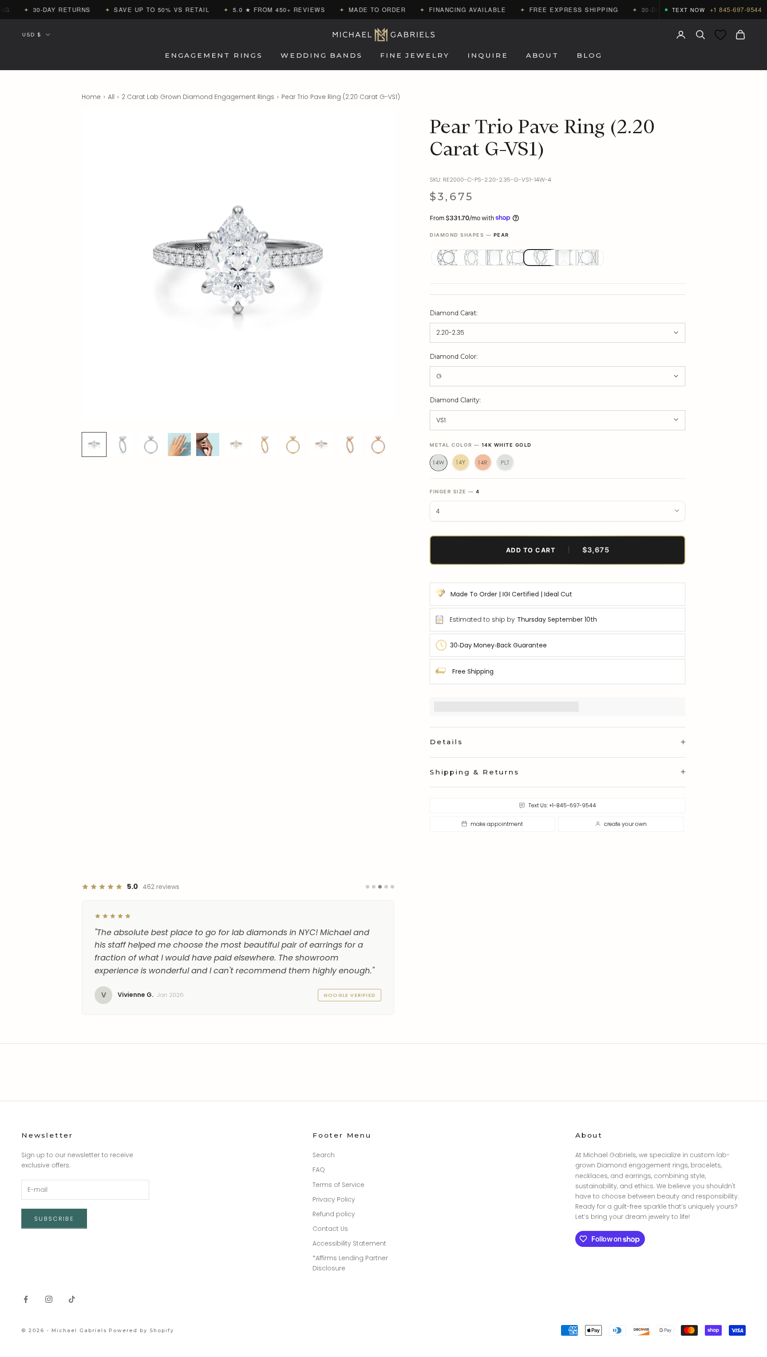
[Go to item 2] (122, 444)
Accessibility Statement (349, 1243)
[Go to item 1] (94, 444)
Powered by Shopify (141, 1330)
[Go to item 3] (150, 444)
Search (323, 1155)
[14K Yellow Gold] (461, 462)
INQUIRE (487, 56)
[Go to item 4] (179, 444)
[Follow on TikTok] (71, 1299)
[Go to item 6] (236, 444)
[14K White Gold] (438, 462)
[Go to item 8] (293, 444)
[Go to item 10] (349, 444)
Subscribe (54, 1218)
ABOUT (542, 56)
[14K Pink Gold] (483, 462)
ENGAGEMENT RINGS (214, 56)
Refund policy (333, 1214)
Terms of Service (338, 1184)
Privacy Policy (333, 1199)
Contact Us (330, 1228)
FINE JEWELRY (415, 56)
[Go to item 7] (264, 444)
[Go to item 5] (207, 444)
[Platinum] (505, 462)
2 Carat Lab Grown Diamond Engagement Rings (198, 96)
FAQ (318, 1169)
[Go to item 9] (321, 444)
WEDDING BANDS (322, 56)
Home (91, 96)
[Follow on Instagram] (48, 1299)
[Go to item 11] (378, 444)
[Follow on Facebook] (25, 1299)
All (111, 96)
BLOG (589, 56)
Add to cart (557, 549)
